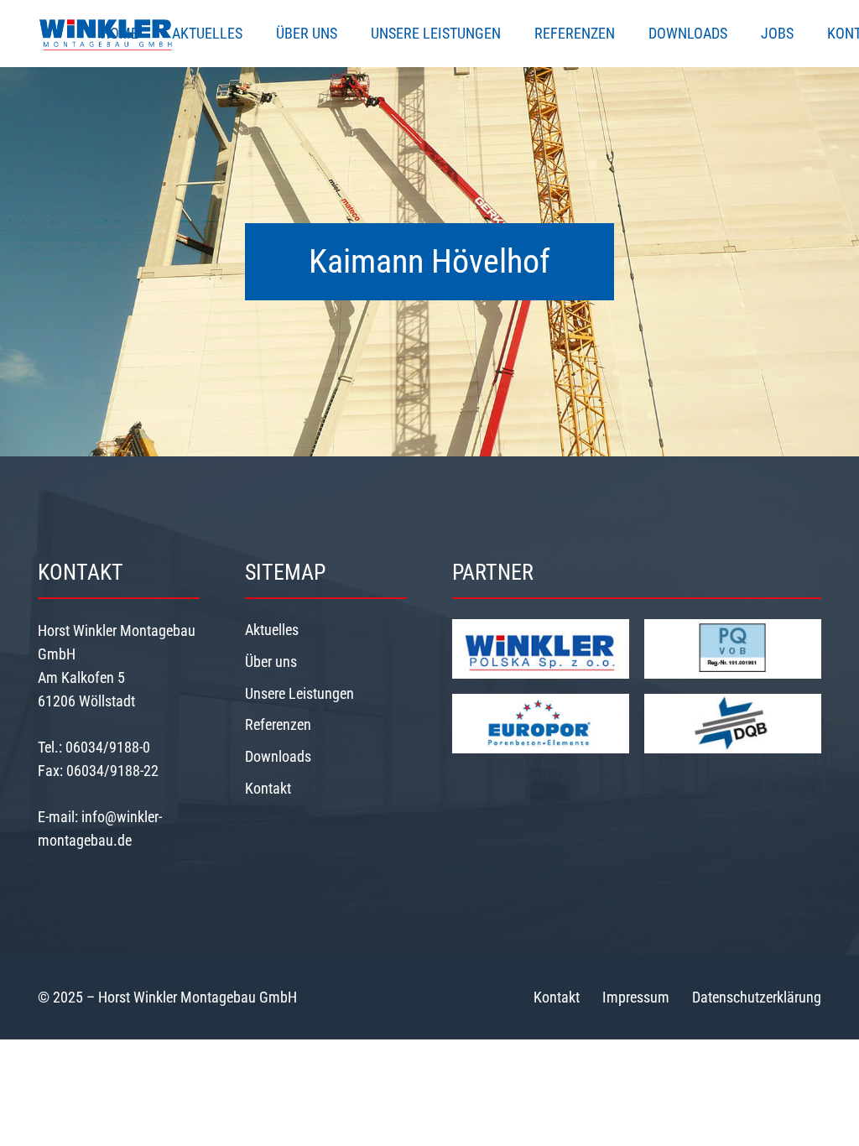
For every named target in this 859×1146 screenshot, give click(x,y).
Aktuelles (272, 629)
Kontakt (268, 788)
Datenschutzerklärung (756, 997)
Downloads (278, 756)
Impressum (635, 997)
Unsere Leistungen (299, 693)
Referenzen (278, 724)
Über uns (271, 661)
